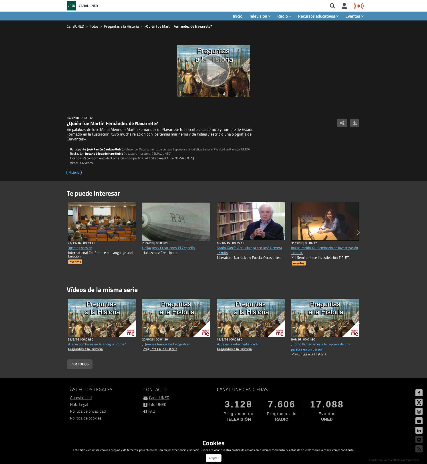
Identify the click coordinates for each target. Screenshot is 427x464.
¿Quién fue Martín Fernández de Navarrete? (178, 26)
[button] (358, 232)
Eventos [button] (353, 16)
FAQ (151, 411)
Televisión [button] (258, 16)
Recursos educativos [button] (317, 16)
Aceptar (214, 458)
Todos (94, 26)
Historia (73, 172)
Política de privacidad (88, 411)
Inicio (237, 16)
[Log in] (344, 6)
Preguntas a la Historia (121, 26)
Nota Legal (79, 404)
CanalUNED (75, 26)
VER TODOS (79, 364)
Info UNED (158, 404)
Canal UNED (159, 398)
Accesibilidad (81, 398)
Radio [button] (283, 16)
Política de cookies (85, 418)
